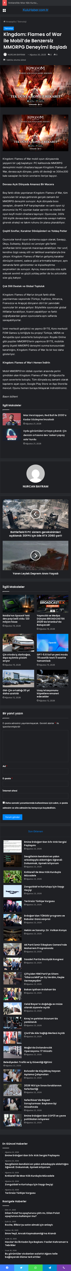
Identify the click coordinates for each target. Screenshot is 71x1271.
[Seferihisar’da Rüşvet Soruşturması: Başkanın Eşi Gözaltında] (12, 1104)
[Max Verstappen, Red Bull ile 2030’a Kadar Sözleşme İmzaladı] (12, 419)
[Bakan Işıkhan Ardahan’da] (12, 994)
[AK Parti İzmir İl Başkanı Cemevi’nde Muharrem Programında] (12, 949)
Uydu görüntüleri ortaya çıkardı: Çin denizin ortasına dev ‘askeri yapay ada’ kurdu (45, 435)
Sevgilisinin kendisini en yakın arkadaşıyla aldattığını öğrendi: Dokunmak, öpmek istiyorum (43, 860)
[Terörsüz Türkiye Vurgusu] (12, 906)
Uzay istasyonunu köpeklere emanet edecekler (48, 693)
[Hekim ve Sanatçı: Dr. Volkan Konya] (12, 935)
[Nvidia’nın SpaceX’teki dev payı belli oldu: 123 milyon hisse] (18, 603)
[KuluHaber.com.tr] (35, 10)
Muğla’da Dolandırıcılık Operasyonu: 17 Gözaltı (38, 1049)
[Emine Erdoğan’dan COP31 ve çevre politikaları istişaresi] (12, 1120)
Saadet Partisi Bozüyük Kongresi (43, 959)
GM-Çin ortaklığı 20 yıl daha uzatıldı (16, 692)
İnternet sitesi (10, 790)
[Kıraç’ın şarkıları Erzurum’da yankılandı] (12, 1023)
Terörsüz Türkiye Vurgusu (39, 901)
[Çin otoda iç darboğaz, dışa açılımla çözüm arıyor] (18, 643)
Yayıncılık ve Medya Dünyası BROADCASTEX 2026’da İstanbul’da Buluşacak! (51, 620)
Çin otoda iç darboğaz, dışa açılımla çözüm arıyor (17, 657)
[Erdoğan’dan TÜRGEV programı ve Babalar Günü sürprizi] (12, 920)
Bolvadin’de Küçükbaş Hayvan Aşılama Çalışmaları (42, 1072)
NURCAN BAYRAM (16, 54)
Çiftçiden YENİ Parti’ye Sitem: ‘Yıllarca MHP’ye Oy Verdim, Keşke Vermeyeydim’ (44, 977)
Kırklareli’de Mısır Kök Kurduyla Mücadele (29, 2)
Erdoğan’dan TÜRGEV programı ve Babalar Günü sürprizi (44, 917)
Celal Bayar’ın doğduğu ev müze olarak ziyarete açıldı (43, 1005)
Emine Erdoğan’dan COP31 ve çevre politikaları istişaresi (45, 1117)
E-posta (8, 778)
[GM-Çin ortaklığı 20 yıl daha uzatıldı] (18, 678)
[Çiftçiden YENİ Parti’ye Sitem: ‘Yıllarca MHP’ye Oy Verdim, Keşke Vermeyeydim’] (12, 978)
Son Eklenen (35, 831)
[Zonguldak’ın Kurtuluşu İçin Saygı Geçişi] (12, 891)
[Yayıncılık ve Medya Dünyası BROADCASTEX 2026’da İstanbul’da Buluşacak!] (52, 603)
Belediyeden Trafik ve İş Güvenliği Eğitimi (27, 1062)
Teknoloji (21, 21)
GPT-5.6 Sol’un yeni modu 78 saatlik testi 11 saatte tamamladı (52, 657)
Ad (5, 766)
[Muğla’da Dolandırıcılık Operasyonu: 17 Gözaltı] (12, 1052)
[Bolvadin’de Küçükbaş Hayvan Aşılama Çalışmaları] (12, 1075)
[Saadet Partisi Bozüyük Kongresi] (12, 964)
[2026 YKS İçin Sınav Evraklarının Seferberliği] (12, 1090)
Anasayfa (10, 21)
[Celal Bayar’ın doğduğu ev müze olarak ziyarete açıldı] (12, 1008)
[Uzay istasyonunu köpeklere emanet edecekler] (52, 678)
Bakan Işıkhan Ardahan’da (40, 989)
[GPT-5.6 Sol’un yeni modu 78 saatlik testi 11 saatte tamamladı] (52, 643)
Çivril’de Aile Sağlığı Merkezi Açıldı (44, 1033)
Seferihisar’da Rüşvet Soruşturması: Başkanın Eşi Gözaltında (40, 1103)
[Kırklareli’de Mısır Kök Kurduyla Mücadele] (12, 876)
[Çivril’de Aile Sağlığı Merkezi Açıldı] (12, 1037)
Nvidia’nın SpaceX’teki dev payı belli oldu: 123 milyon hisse (16, 618)
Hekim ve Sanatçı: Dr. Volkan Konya (45, 930)
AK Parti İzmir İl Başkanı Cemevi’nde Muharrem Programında (45, 946)
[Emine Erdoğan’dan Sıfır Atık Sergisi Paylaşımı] (12, 846)
